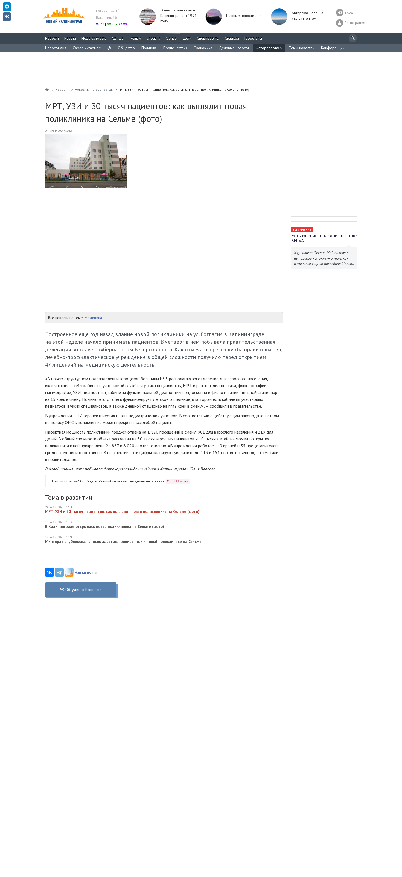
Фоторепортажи (268, 47)
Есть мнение (301, 229)
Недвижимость (93, 38)
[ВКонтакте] (49, 572)
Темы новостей (301, 47)
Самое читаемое (87, 47)
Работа (70, 38)
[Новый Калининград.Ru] (47, 89)
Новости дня (55, 47)
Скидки (171, 38)
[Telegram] (59, 572)
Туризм (135, 38)
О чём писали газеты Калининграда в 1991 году (178, 15)
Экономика (203, 47)
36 (106, 17)
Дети (187, 38)
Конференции (333, 47)
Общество (126, 47)
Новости (52, 38)
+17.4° (107, 10)
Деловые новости (234, 47)
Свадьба (232, 38)
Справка (153, 38)
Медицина (93, 317)
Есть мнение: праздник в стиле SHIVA (324, 238)
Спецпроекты (208, 38)
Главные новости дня (243, 15)
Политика (149, 47)
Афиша (118, 38)
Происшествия (175, 47)
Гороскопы (253, 38)
